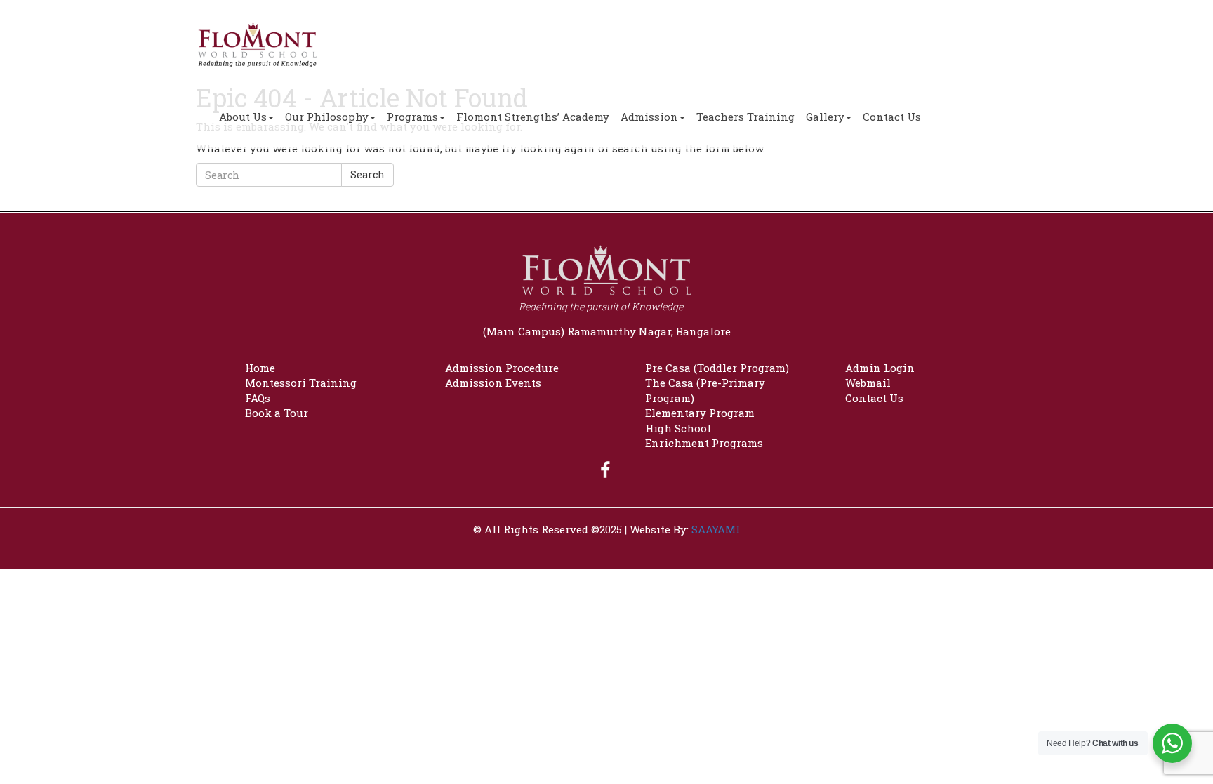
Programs (412, 116)
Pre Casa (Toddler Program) (717, 368)
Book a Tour (276, 413)
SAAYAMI (715, 529)
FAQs (257, 398)
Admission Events (493, 383)
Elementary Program (700, 413)
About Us (243, 116)
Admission (649, 116)
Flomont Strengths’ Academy (532, 116)
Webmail (868, 383)
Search (367, 174)
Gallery (825, 116)
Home (260, 368)
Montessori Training (301, 383)
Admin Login (880, 368)
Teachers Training (745, 116)
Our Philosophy (327, 116)
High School (678, 428)
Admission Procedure (502, 368)
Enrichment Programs (704, 443)
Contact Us (892, 116)
